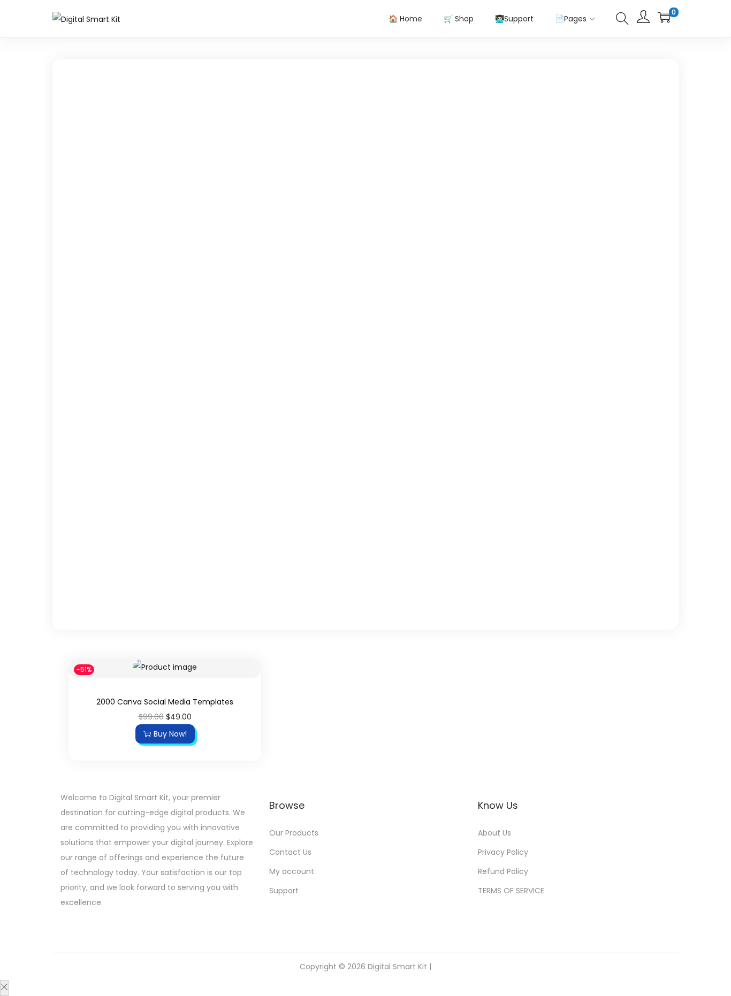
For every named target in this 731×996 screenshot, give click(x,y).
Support (284, 890)
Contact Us (290, 852)
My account (291, 871)
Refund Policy (503, 871)
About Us (494, 833)
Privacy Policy (503, 852)
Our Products (293, 833)
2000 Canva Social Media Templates (164, 701)
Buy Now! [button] (170, 734)
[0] (664, 17)
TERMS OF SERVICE (511, 890)
